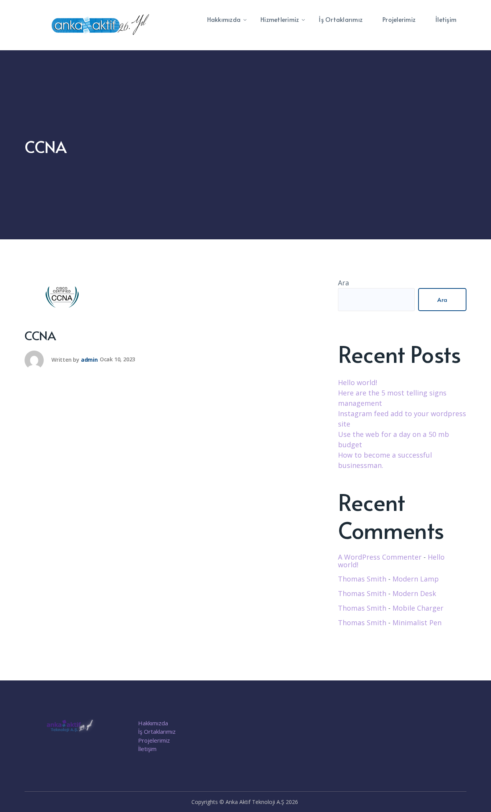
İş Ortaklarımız (157, 731)
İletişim (147, 749)
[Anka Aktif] (101, 24)
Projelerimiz (154, 740)
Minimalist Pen (417, 622)
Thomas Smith (362, 578)
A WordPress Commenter (380, 557)
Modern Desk (414, 593)
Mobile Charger (417, 608)
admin (89, 359)
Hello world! (357, 382)
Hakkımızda (153, 723)
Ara (343, 282)
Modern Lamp (415, 578)
